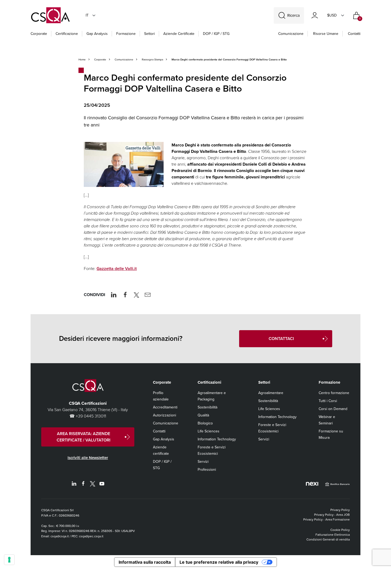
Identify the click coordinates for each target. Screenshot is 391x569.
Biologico (205, 423)
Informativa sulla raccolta (145, 562)
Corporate (39, 33)
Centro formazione (334, 393)
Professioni (207, 469)
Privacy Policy (340, 509)
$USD (332, 15)
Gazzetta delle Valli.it (117, 268)
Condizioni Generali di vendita (328, 539)
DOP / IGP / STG (216, 33)
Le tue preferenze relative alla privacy (219, 562)
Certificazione (67, 33)
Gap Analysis (97, 33)
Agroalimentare (270, 393)
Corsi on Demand (333, 409)
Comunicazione (290, 33)
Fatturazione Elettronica (332, 534)
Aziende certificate (178, 33)
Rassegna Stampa (152, 60)
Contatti (354, 33)
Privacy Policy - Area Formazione (326, 519)
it (87, 15)
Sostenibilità (207, 407)
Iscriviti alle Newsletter (88, 458)
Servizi (203, 461)
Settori (149, 33)
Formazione (126, 33)
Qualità (203, 415)
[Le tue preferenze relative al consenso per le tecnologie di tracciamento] (9, 560)
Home (82, 60)
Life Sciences (208, 431)
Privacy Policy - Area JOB (332, 514)
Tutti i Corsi (328, 401)
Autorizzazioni (164, 415)
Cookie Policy (340, 529)
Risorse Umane (325, 33)
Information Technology (217, 439)
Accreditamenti (165, 407)
